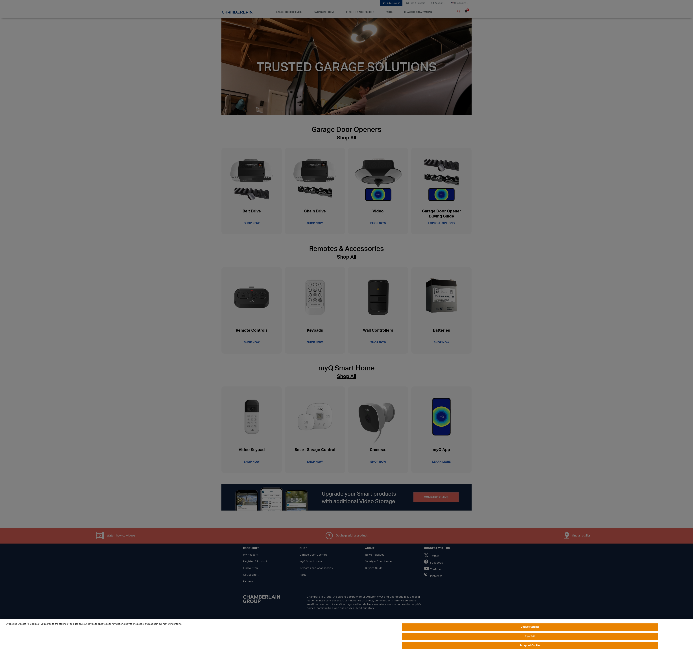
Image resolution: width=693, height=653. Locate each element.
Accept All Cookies (530, 645)
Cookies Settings (530, 627)
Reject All (530, 636)
